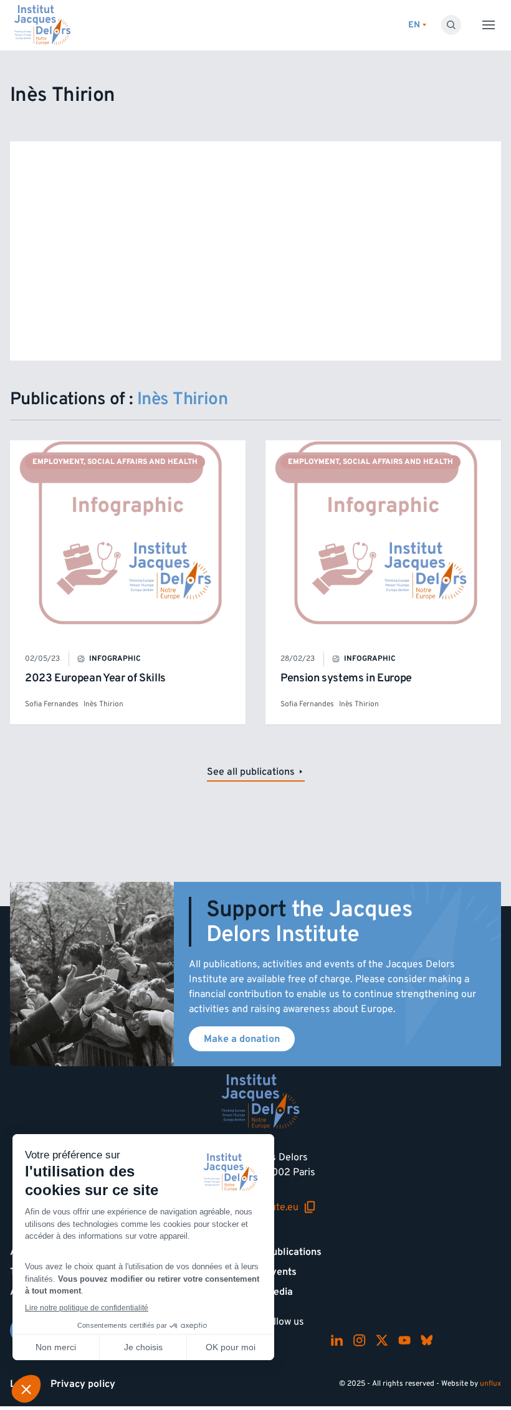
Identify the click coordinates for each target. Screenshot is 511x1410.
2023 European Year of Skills (95, 678)
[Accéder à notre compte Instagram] (359, 1340)
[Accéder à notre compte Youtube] (404, 1340)
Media (279, 1292)
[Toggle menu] (488, 24)
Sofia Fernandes (52, 704)
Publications (293, 1252)
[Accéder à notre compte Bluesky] (427, 1340)
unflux (490, 1383)
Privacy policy (82, 1384)
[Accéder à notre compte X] (382, 1340)
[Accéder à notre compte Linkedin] (337, 1340)
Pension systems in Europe (346, 678)
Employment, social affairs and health (115, 462)
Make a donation (242, 1039)
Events (281, 1272)
